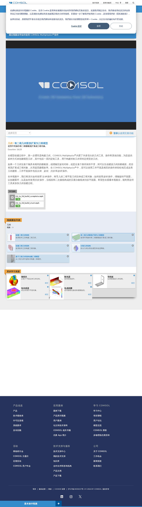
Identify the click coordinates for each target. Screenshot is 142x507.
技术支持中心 (59, 451)
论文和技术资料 (60, 425)
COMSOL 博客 (100, 430)
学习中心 (97, 410)
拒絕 (121, 26)
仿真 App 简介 (59, 435)
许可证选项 (18, 420)
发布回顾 (17, 430)
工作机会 (97, 456)
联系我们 (97, 465)
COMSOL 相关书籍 (62, 430)
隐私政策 (42, 489)
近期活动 (17, 461)
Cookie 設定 (76, 26)
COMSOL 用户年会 (22, 465)
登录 (127, 3)
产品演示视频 (59, 415)
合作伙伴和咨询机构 (62, 465)
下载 (18, 199)
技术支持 (95, 3)
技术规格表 (18, 415)
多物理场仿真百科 (101, 435)
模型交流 (97, 425)
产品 (15, 410)
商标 (50, 489)
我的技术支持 (59, 456)
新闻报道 (97, 461)
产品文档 (57, 470)
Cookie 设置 (60, 489)
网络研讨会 (18, 451)
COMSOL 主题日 (21, 456)
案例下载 (57, 410)
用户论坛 (97, 420)
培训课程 (97, 415)
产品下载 (57, 475)
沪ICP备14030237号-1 (76, 489)
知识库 (56, 461)
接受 (99, 26)
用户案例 (57, 420)
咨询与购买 (107, 3)
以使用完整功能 (123, 133)
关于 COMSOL (100, 451)
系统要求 (17, 425)
